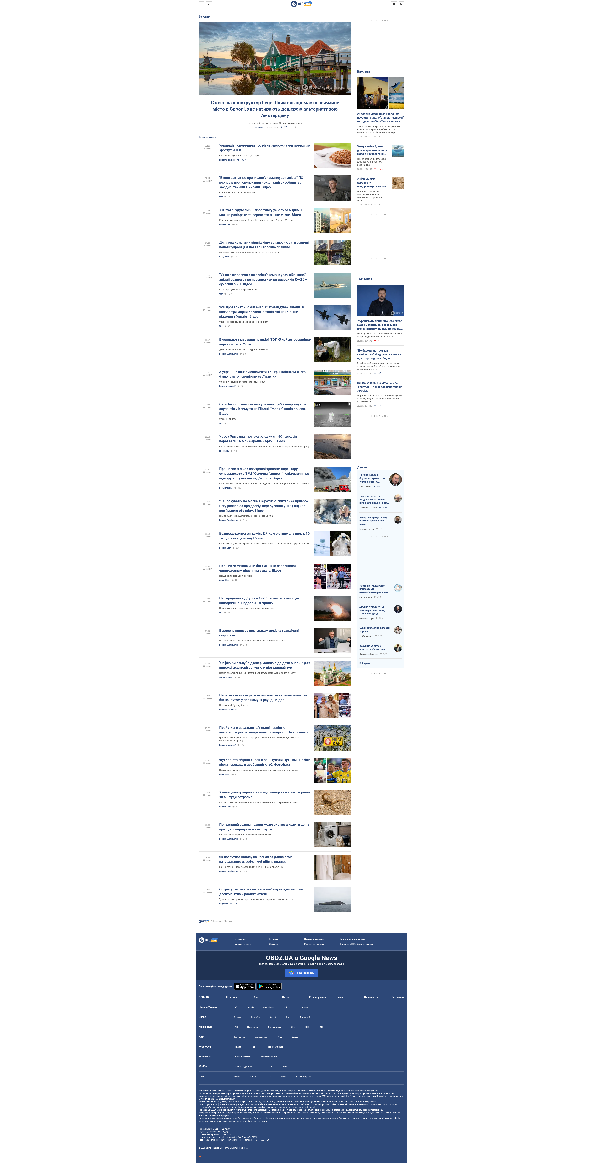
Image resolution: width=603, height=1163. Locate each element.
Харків (251, 1007)
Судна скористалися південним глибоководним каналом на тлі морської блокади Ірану (264, 446)
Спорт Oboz (224, 580)
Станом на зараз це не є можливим (237, 192)
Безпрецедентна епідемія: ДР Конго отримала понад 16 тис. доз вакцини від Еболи (264, 536)
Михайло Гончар (366, 529)
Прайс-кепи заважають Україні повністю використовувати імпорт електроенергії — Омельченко (263, 730)
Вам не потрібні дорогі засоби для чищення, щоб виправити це (251, 867)
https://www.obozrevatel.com (302, 1090)
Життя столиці (225, 677)
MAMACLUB (267, 1066)
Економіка (224, 451)
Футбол (237, 1017)
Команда (273, 939)
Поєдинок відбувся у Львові (233, 705)
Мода (283, 1076)
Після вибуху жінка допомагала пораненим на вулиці (246, 516)
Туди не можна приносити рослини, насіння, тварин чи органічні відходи (256, 899)
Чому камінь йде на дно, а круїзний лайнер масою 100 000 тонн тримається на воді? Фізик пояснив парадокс (372, 150)
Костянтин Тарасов (368, 508)
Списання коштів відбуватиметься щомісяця (242, 382)
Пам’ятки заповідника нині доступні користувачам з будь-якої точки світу (257, 673)
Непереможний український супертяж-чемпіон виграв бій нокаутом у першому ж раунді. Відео (263, 697)
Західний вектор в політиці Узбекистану (372, 647)
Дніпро (286, 1007)
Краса (268, 1076)
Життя (285, 997)
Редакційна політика (314, 944)
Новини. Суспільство (228, 354)
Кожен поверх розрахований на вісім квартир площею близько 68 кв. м (256, 220)
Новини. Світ (225, 225)
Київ (236, 1007)
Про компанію (241, 939)
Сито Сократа (365, 597)
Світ (256, 997)
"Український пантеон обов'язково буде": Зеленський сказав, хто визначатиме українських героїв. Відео (379, 325)
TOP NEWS (364, 279)
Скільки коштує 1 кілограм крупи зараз (239, 155)
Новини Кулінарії (275, 1047)
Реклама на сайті (242, 944)
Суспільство (371, 997)
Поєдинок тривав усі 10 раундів (235, 576)
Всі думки (365, 663)
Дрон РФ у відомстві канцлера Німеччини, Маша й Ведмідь (372, 610)
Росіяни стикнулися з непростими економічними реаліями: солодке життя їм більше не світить (374, 589)
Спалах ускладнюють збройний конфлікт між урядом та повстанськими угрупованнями (264, 543)
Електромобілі (261, 1037)
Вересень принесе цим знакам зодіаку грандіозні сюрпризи (259, 633)
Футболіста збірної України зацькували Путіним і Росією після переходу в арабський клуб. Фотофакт (265, 762)
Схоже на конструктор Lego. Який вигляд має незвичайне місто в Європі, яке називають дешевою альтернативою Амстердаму (275, 109)
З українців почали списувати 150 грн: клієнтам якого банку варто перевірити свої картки (262, 374)
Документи (274, 944)
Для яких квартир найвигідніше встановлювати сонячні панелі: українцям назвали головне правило (264, 244)
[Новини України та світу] (204, 922)
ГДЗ (236, 1027)
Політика (231, 997)
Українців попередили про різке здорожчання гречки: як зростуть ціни (264, 147)
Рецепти (238, 1047)
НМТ (321, 1027)
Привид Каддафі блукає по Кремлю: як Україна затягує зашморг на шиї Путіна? (372, 478)
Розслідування (226, 488)
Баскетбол (255, 1017)
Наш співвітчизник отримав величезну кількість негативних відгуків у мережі (259, 770)
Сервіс (295, 1037)
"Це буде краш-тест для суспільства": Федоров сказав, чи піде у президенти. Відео (379, 354)
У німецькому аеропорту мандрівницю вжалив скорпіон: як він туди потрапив (265, 794)
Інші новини (207, 137)
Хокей (273, 1017)
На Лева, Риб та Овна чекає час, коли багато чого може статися (252, 640)
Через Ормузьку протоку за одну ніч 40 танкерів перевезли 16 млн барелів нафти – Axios (258, 438)
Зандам (204, 16)
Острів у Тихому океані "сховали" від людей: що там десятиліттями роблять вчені (261, 891)
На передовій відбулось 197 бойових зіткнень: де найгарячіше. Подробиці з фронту (259, 600)
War (221, 197)
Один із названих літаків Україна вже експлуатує (244, 322)
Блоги (340, 997)
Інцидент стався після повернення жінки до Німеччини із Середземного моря (258, 802)
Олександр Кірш (366, 618)
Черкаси (304, 1007)
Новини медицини (243, 1066)
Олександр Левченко (368, 654)
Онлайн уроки (275, 1027)
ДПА (293, 1027)
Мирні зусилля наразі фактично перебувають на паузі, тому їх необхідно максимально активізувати (380, 398)
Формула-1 (305, 1017)
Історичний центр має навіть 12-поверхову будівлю (275, 123)
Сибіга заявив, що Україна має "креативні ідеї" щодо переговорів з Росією (379, 386)
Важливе (363, 71)
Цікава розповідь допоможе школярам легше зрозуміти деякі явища (371, 162)
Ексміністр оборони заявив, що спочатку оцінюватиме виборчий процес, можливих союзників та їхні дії (378, 366)
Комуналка (224, 257)
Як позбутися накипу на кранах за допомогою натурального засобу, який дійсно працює (256, 859)
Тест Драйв (239, 1037)
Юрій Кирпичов (366, 636)
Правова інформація (314, 939)
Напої (254, 1047)
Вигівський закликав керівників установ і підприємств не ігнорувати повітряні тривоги (264, 483)
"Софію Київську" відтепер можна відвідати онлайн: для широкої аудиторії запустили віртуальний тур (264, 665)
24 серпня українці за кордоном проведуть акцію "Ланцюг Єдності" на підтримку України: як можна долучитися (380, 117)
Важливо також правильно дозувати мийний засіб (245, 834)
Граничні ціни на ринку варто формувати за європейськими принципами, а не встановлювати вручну (259, 739)
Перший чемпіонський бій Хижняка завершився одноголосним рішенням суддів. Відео (257, 568)
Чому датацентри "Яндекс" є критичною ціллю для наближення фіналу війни (373, 500)
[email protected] (235, 1140)
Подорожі (258, 127)
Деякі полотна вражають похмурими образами (243, 349)
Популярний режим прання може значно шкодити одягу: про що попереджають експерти (264, 827)
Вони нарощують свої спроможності (238, 289)
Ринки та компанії (227, 160)
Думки (362, 467)
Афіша (237, 1076)
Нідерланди (217, 921)
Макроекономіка (269, 1057)
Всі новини (398, 997)
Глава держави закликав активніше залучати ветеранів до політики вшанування (380, 335)
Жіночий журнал (304, 1076)
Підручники (252, 1027)
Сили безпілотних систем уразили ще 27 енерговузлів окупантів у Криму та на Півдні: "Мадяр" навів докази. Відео (262, 408)
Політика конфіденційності (352, 939)
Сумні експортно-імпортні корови (374, 629)
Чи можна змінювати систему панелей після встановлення (249, 252)
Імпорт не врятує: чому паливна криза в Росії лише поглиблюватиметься (373, 521)
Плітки (253, 1076)
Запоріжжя (268, 1007)
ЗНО (307, 1027)
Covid (284, 1066)
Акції (280, 1037)
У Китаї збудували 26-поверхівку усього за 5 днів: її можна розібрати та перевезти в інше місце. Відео (260, 212)
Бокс (287, 1017)
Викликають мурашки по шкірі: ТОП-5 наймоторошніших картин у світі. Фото (265, 342)
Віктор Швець (365, 487)
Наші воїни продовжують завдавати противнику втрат (247, 608)
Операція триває (227, 419)
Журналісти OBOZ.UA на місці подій (357, 944)
